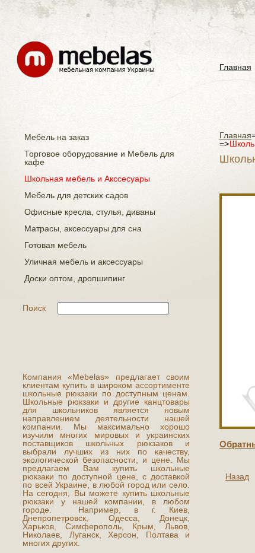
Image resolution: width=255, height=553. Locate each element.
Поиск (34, 308)
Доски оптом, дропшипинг (74, 278)
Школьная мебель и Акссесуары (87, 178)
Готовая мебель (55, 245)
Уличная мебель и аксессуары (83, 261)
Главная (235, 67)
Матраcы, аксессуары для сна (83, 228)
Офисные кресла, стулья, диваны (89, 212)
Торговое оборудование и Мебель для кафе (99, 158)
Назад (237, 476)
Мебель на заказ (56, 137)
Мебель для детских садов (76, 195)
